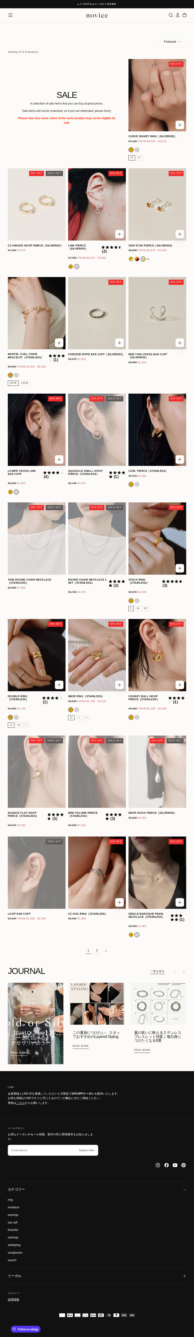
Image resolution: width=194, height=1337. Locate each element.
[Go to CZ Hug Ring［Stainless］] (97, 873)
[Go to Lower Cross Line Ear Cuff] (37, 430)
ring (10, 1199)
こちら (20, 1102)
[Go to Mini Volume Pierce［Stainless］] (97, 772)
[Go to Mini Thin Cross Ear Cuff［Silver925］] (157, 313)
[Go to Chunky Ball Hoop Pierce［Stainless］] (157, 655)
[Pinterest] (183, 1165)
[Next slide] (183, 971)
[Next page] (105, 951)
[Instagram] (157, 1165)
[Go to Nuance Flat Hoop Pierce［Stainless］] (37, 772)
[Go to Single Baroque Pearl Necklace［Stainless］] (157, 873)
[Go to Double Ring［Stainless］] (37, 655)
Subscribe (86, 1150)
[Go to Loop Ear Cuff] (37, 873)
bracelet (13, 1229)
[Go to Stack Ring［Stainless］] (157, 538)
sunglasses (15, 1252)
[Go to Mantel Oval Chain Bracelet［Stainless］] (37, 313)
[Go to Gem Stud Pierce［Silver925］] (157, 204)
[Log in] (177, 15)
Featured (170, 41)
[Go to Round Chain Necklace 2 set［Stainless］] (97, 538)
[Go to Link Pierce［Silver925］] (97, 204)
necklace (13, 1207)
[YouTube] (175, 1165)
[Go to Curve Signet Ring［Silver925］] (157, 95)
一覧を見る (157, 971)
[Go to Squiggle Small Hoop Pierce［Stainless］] (97, 430)
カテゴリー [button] (16, 1189)
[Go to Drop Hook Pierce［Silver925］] (157, 772)
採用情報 (13, 1299)
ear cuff (12, 1222)
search (12, 1260)
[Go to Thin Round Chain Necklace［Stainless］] (37, 538)
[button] (10, 15)
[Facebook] (166, 1165)
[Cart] (184, 15)
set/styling (14, 1245)
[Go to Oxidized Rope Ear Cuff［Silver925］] (97, 313)
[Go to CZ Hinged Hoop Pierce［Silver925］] (37, 204)
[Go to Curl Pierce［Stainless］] (157, 430)
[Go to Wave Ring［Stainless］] (97, 655)
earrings (13, 1215)
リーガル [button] (15, 1276)
